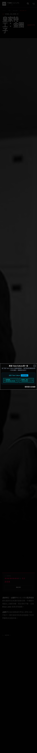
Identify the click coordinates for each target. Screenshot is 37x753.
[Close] (34, 366)
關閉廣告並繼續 (30, 387)
